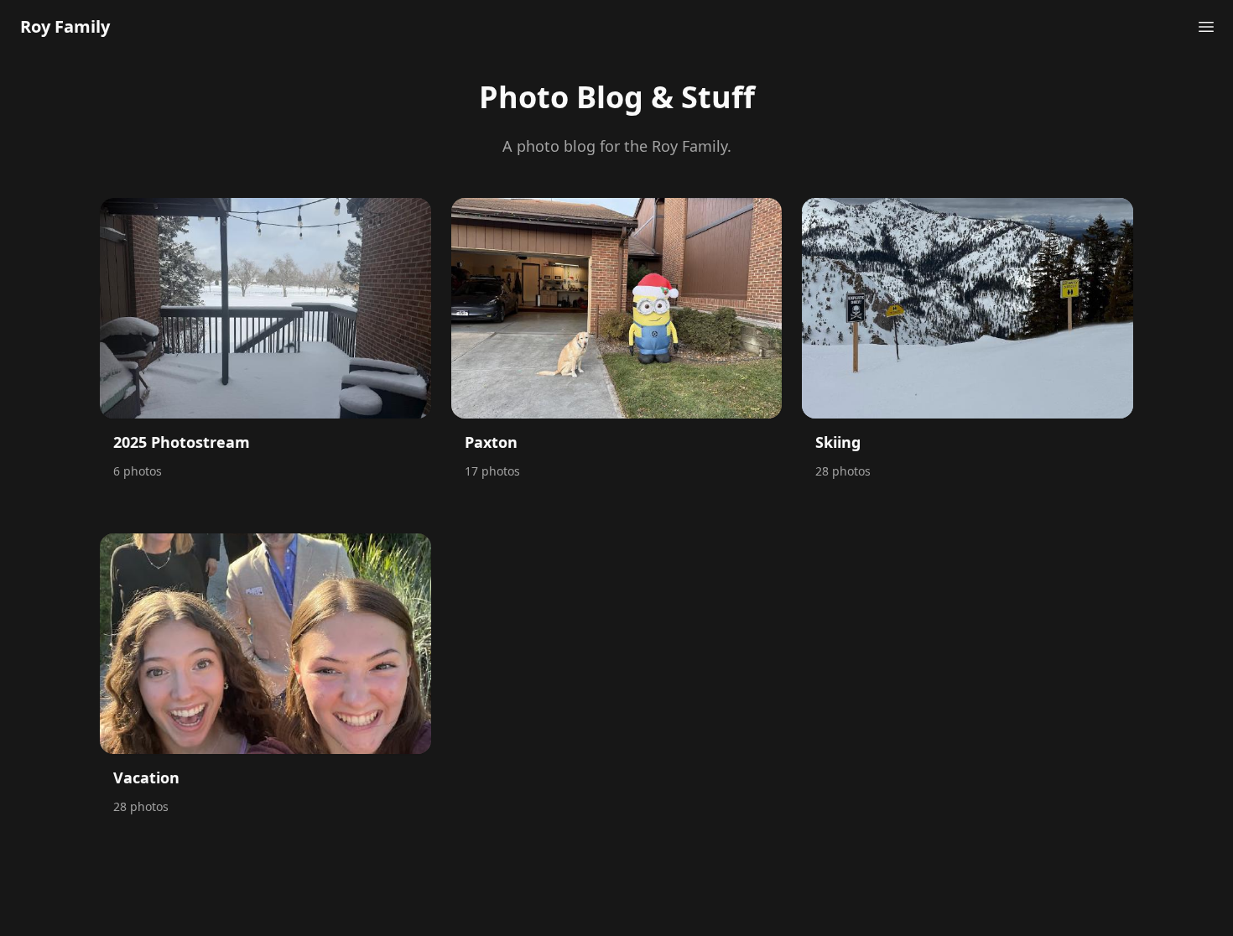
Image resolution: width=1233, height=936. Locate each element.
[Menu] (1206, 27)
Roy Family (65, 26)
